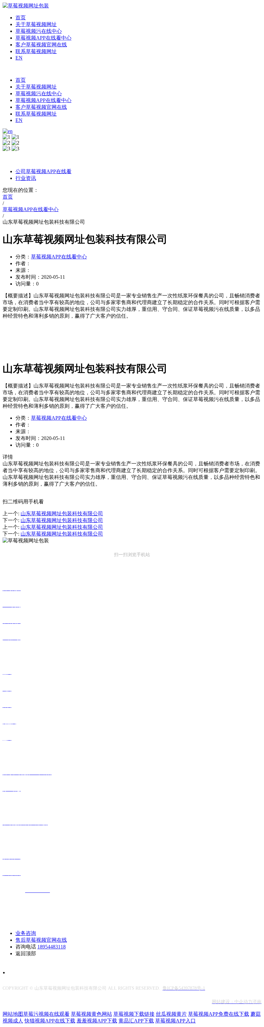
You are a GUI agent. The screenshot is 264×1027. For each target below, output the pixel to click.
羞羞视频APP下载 (97, 1020)
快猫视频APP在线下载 (49, 1020)
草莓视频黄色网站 (91, 1014)
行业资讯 (25, 178)
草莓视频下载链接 (134, 1014)
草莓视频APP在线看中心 (43, 38)
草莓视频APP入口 (175, 1020)
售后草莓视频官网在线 (41, 940)
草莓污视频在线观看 (46, 1014)
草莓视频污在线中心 (38, 31)
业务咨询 (25, 933)
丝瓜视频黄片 (171, 1014)
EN (19, 58)
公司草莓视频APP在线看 (43, 171)
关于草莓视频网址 (36, 24)
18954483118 (51, 946)
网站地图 (13, 1014)
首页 (20, 17)
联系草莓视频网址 (36, 51)
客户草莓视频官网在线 (41, 44)
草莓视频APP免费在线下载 (218, 1014)
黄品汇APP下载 (136, 1020)
